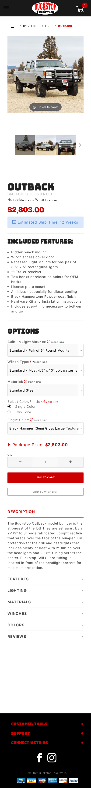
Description (21, 511)
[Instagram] (51, 758)
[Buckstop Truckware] (45, 8)
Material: (24, 382)
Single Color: (27, 420)
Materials (19, 602)
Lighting (17, 590)
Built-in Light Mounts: (35, 342)
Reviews (16, 636)
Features (17, 579)
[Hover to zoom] (45, 74)
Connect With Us (29, 742)
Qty (9, 454)
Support (20, 733)
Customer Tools (29, 724)
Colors (15, 625)
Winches (17, 613)
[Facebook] (39, 758)
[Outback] (45, 74)
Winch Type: (27, 362)
